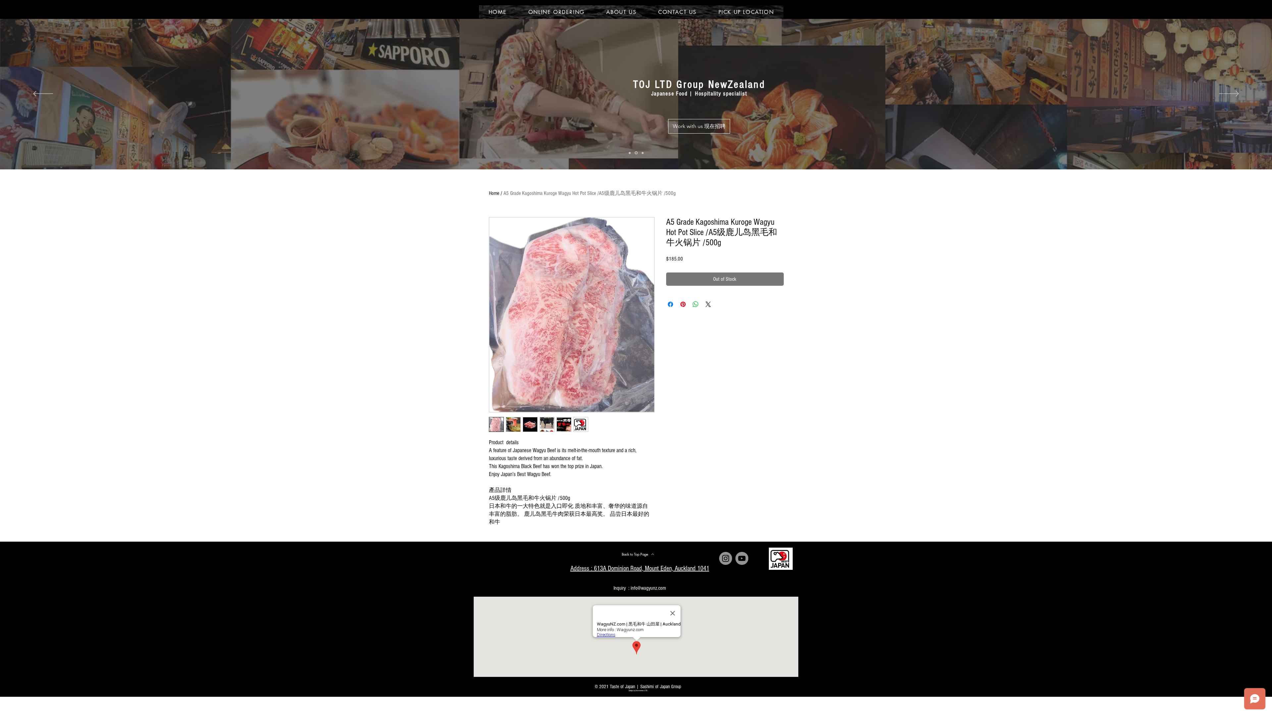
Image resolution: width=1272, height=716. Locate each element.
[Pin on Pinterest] (683, 304)
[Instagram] (725, 558)
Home (494, 193)
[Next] (1229, 94)
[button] (708, 139)
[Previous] (43, 94)
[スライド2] (636, 153)
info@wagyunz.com (648, 588)
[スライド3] (642, 152)
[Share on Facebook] (670, 304)
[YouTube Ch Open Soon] (741, 558)
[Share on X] (708, 304)
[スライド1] (630, 153)
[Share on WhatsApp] (696, 304)
